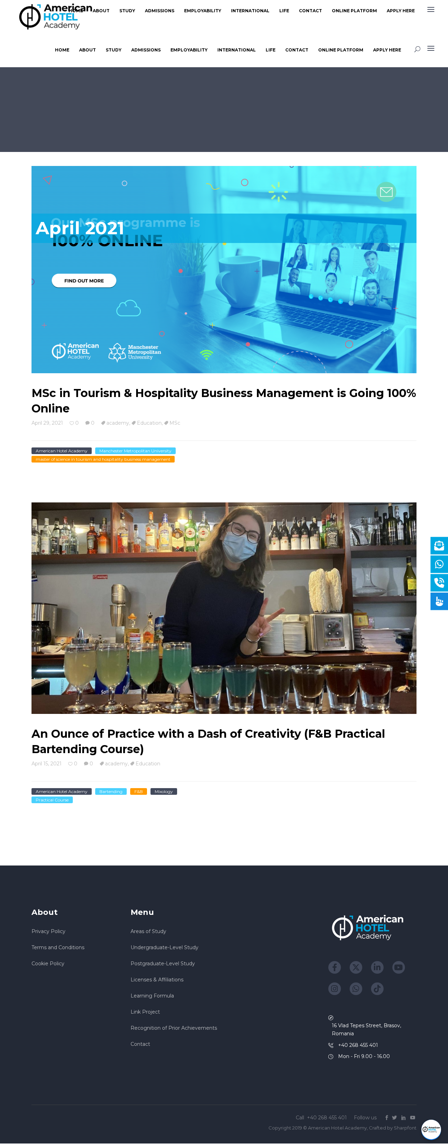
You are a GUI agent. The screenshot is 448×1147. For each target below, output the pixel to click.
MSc (174, 423)
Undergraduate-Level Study (164, 947)
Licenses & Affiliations (157, 979)
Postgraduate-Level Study (163, 963)
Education (149, 423)
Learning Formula (152, 996)
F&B (138, 791)
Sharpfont (405, 1128)
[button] (431, 1130)
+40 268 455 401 (327, 1117)
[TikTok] (377, 988)
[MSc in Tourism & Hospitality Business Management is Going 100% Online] (223, 270)
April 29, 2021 (47, 423)
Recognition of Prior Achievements (174, 1028)
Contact (140, 1044)
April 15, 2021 (46, 763)
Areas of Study (148, 931)
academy (117, 423)
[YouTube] (398, 967)
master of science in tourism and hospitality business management (103, 459)
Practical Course (52, 799)
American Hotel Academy (62, 450)
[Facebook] (334, 967)
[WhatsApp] (356, 988)
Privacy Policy (48, 931)
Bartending (110, 791)
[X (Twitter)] (356, 967)
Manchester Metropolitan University (135, 450)
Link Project (145, 1012)
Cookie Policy (47, 963)
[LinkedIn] (377, 967)
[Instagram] (334, 988)
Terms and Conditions (57, 947)
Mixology (164, 791)
